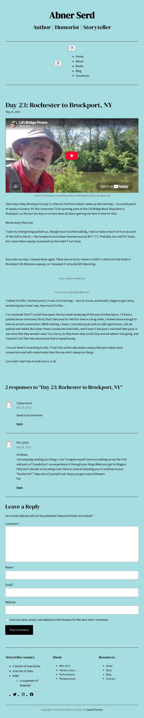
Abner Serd (72, 15)
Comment (12, 524)
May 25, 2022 (24, 447)
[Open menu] (58, 63)
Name (10, 567)
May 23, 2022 (24, 407)
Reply (20, 424)
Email (9, 585)
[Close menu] (72, 48)
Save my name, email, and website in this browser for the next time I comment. (59, 620)
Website (10, 602)
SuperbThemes (94, 709)
